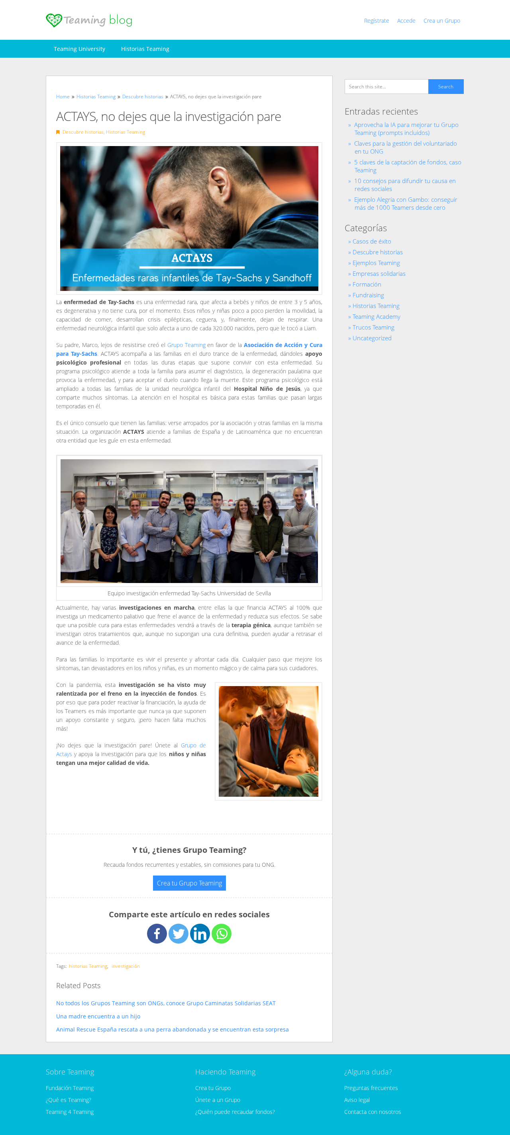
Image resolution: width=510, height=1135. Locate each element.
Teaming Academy (376, 316)
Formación (367, 284)
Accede (406, 20)
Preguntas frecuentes (371, 1088)
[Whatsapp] (221, 934)
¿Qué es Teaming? (68, 1100)
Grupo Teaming (186, 345)
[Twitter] (178, 934)
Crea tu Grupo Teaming (189, 883)
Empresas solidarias (379, 273)
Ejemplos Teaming (376, 263)
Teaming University (79, 49)
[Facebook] (157, 934)
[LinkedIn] (200, 934)
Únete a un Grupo (217, 1100)
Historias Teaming (145, 49)
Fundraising (368, 295)
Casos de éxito (372, 241)
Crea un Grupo (442, 20)
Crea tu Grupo (213, 1088)
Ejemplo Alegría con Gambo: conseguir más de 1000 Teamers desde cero (405, 203)
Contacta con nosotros (372, 1111)
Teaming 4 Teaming (70, 1111)
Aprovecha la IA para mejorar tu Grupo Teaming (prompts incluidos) (406, 129)
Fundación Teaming (70, 1088)
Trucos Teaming (373, 327)
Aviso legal (357, 1100)
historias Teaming (88, 966)
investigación (126, 966)
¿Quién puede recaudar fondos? (235, 1111)
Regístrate (376, 20)
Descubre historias (83, 132)
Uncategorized (372, 338)
